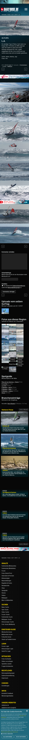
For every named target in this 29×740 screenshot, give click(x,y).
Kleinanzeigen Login (7, 649)
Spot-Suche (5, 609)
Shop (3, 588)
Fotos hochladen (6, 659)
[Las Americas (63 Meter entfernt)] (20, 334)
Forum (3, 571)
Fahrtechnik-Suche (7, 617)
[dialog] (14, 724)
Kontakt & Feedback (7, 693)
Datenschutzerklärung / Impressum (9, 732)
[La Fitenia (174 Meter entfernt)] (20, 359)
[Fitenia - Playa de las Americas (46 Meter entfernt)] (12, 334)
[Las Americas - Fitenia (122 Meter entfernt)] (12, 345)
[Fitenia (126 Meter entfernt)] (5, 351)
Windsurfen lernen (7, 632)
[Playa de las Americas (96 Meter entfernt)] (5, 345)
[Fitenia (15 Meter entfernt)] (12, 328)
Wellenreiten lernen (7, 634)
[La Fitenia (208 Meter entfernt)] (20, 362)
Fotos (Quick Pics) (7, 573)
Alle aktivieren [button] (7, 736)
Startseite (4, 14)
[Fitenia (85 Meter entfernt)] (20, 339)
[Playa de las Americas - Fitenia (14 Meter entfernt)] (5, 328)
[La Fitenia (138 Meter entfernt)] (20, 351)
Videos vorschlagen (7, 661)
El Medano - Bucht (7, 387)
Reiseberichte (5, 585)
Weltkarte (9, 66)
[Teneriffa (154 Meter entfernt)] (12, 356)
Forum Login (5, 646)
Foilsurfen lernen (6, 637)
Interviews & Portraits (8, 576)
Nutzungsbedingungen (8, 673)
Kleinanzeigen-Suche (8, 622)
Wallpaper (4, 598)
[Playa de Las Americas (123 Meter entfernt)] (20, 345)
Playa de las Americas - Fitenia (10, 382)
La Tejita (4, 385)
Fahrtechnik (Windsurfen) (9, 566)
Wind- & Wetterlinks (7, 600)
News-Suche (5, 607)
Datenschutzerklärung (18, 285)
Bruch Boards (11, 403)
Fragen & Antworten (7, 666)
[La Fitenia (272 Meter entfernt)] (5, 368)
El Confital (4, 384)
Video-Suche (5, 612)
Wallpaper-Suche (7, 619)
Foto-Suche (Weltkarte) (8, 624)
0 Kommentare (23, 65)
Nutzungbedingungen (14, 287)
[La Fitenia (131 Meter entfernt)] (12, 351)
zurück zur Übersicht (23, 409)
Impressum (5, 678)
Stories (4, 593)
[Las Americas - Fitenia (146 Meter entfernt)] (5, 356)
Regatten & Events (7, 583)
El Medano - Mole (6, 389)
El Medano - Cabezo (7, 391)
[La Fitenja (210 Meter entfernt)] (20, 365)
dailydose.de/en (6, 707)
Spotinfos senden (7, 664)
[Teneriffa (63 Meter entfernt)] (5, 339)
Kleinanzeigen (6, 578)
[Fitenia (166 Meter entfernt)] (5, 362)
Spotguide (4, 590)
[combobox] (27, 711)
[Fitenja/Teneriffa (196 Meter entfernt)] (12, 364)
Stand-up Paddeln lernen (9, 639)
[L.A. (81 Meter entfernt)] (12, 339)
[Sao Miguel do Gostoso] (5, 313)
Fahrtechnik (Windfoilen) (9, 568)
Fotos (8, 14)
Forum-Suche (6, 614)
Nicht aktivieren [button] (21, 736)
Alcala (3, 393)
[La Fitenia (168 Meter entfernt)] (12, 359)
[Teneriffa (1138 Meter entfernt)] (12, 371)
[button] (14, 734)
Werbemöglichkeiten (7, 696)
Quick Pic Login (6, 651)
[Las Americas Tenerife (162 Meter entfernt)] (20, 356)
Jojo (10, 65)
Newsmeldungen (6, 580)
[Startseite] (10, 11)
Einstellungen (5, 685)
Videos (3, 595)
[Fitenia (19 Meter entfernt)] (20, 328)
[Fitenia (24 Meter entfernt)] (5, 334)
